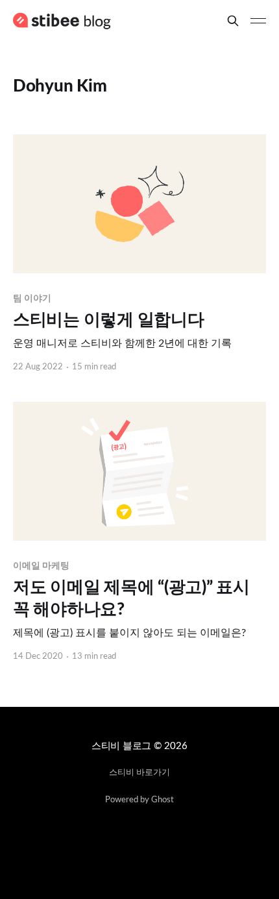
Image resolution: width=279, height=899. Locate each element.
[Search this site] (233, 20)
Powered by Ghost (139, 800)
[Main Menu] (258, 21)
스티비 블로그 (121, 746)
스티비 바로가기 (139, 773)
